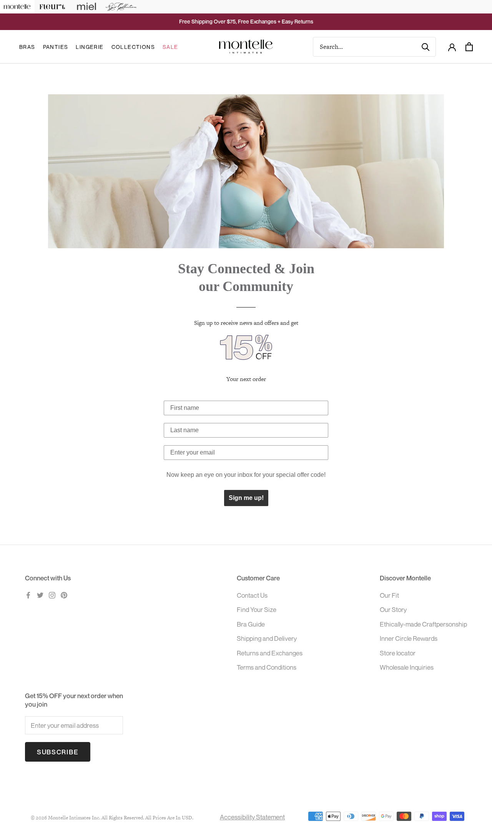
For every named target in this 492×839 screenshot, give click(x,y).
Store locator (398, 653)
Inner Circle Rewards (408, 638)
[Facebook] (28, 594)
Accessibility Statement (252, 817)
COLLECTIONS (133, 46)
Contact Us (252, 595)
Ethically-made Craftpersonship (423, 624)
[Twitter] (40, 594)
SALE (170, 46)
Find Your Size (256, 609)
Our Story (393, 609)
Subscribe (57, 752)
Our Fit (389, 595)
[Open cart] (469, 46)
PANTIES (55, 46)
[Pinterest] (64, 594)
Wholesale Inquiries (407, 667)
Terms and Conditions (266, 667)
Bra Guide (251, 624)
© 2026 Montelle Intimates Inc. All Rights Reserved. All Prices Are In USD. (112, 817)
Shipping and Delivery (267, 638)
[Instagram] (52, 594)
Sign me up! (246, 498)
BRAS (27, 46)
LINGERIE (89, 46)
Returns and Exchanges (270, 653)
